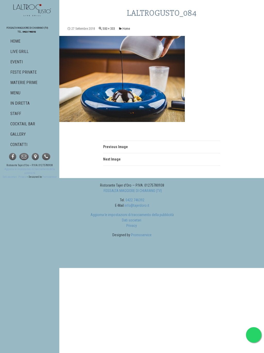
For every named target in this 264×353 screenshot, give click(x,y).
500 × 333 (109, 28)
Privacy (22, 176)
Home (126, 28)
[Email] (24, 156)
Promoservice (49, 176)
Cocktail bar (22, 123)
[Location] (35, 156)
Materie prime (23, 82)
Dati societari (10, 176)
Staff (15, 113)
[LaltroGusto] (30, 8)
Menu (15, 92)
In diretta (20, 103)
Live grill (19, 51)
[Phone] (46, 156)
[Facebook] (12, 156)
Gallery (18, 134)
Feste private (23, 72)
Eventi (16, 61)
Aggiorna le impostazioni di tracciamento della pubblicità (132, 215)
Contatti (18, 144)
